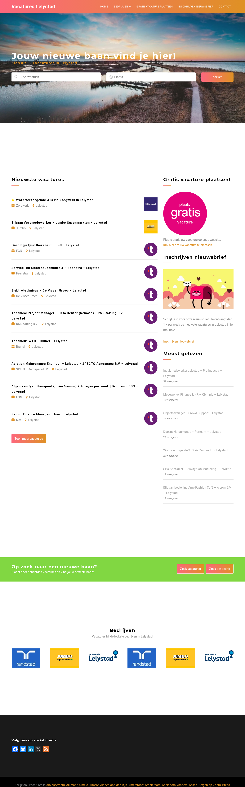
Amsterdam (153, 785)
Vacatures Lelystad (33, 6)
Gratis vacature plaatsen (154, 6)
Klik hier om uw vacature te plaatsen (187, 245)
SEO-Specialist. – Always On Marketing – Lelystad (197, 469)
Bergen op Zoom (209, 785)
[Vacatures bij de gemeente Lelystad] (64, 658)
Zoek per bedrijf (219, 569)
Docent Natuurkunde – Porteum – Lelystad (192, 432)
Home (104, 6)
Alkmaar (71, 785)
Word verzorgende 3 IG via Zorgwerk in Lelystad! (195, 450)
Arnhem (182, 785)
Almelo (83, 785)
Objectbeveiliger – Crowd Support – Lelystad (193, 413)
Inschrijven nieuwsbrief (195, 6)
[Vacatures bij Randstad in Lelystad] (103, 658)
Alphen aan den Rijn (113, 785)
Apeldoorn (169, 785)
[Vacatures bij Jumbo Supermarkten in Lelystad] (26, 658)
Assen (193, 785)
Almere (94, 785)
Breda (226, 785)
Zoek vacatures (190, 569)
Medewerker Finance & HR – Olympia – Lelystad (196, 394)
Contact (225, 6)
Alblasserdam (55, 785)
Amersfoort (136, 785)
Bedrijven (121, 6)
